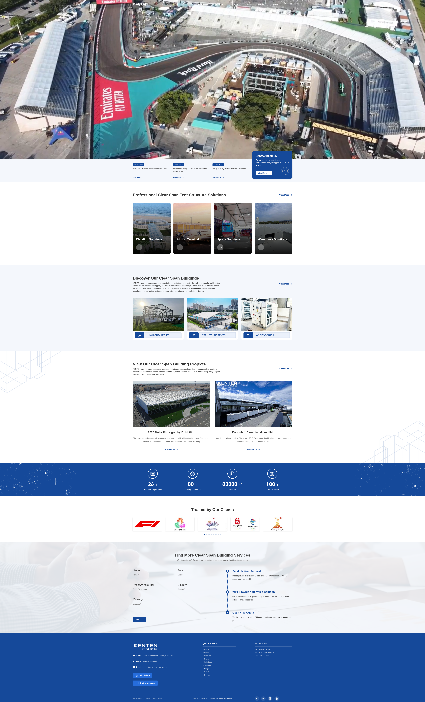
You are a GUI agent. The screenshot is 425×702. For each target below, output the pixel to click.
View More (138, 178)
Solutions (221, 4)
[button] (204, 534)
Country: (182, 585)
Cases (249, 4)
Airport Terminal (188, 239)
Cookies (147, 698)
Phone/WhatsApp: (143, 585)
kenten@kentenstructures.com (154, 667)
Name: (137, 570)
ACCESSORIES (262, 656)
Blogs (261, 4)
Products (203, 4)
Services (207, 665)
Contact (274, 4)
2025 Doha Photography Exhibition (171, 432)
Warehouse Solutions (272, 239)
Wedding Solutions (149, 239)
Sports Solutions (228, 239)
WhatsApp (142, 675)
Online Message (145, 683)
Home (206, 649)
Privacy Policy (137, 698)
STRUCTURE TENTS (264, 653)
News (206, 672)
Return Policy (157, 698)
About (236, 4)
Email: (181, 570)
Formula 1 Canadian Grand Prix (253, 432)
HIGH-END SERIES (263, 649)
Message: (138, 599)
